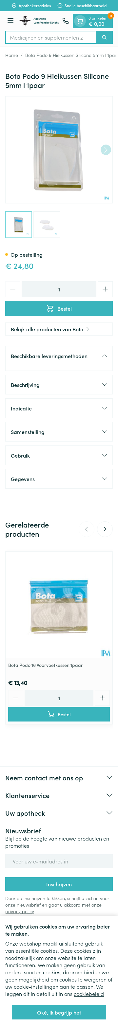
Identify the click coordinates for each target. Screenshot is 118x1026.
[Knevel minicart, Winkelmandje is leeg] (80, 21)
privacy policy (19, 911)
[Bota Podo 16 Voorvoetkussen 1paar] (59, 605)
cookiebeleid (89, 993)
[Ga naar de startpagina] (39, 21)
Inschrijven (59, 884)
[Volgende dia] (105, 529)
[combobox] (50, 37)
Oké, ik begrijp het (59, 1012)
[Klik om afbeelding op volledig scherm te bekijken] (59, 149)
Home (11, 55)
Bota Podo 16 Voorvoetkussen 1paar (45, 665)
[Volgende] (106, 150)
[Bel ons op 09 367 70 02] (65, 21)
